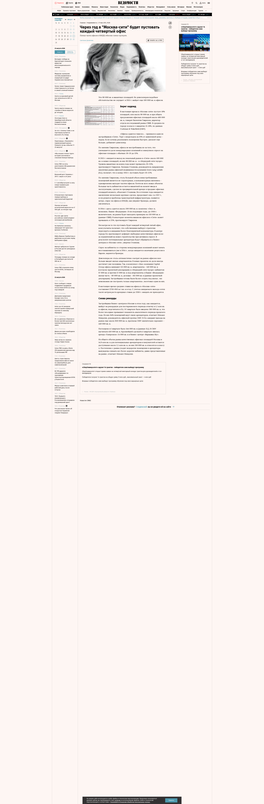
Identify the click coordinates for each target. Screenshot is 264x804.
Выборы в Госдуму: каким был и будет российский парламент (196, 18)
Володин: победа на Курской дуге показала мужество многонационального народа (63, 63)
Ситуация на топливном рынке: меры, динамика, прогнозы (153, 18)
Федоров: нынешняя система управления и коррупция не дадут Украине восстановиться (63, 77)
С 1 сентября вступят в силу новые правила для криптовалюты (65, 185)
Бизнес (77, 7)
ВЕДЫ (59, 11)
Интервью (180, 7)
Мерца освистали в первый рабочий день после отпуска (64, 388)
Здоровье (176, 11)
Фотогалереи (198, 7)
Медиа (122, 7)
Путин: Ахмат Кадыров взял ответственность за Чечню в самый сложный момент (65, 88)
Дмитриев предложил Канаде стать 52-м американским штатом (63, 298)
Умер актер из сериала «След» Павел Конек (63, 341)
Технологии (114, 7)
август (70, 19)
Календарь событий (58, 19)
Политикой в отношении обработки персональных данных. (130, 802)
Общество (150, 7)
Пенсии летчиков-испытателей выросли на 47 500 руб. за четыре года (65, 207)
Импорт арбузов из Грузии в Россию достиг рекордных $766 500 (65, 249)
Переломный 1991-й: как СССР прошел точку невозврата (112, 18)
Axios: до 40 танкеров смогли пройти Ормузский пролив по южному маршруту (64, 310)
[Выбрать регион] (192, 3)
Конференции (191, 11)
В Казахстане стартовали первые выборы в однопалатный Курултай (64, 197)
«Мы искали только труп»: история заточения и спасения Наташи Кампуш (64, 156)
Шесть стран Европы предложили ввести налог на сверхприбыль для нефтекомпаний (64, 362)
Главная (83, 23)
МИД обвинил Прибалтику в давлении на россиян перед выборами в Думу (65, 238)
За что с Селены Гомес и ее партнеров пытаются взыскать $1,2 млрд (64, 133)
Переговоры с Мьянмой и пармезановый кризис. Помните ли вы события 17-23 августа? (65, 144)
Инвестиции (104, 7)
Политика (142, 7)
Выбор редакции (85, 18)
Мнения (189, 7)
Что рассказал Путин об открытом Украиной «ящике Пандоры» (63, 411)
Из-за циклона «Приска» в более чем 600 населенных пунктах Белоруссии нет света (64, 322)
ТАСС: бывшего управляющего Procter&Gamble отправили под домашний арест (64, 399)
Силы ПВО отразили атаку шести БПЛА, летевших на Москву (64, 270)
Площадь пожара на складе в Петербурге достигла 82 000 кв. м (65, 259)
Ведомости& (102, 11)
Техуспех (167, 11)
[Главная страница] (128, 3)
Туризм (200, 11)
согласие (118, 800)
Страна (127, 11)
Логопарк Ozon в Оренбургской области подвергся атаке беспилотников (63, 121)
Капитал (120, 11)
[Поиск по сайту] (196, 3)
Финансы (95, 7)
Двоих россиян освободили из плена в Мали (65, 332)
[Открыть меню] (209, 3)
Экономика (86, 7)
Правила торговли (69, 11)
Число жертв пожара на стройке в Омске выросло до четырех (64, 110)
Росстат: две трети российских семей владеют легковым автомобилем (64, 218)
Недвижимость (132, 7)
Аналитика (111, 11)
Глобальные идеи (67, 7)
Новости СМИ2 (85, 400)
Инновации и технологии (153, 11)
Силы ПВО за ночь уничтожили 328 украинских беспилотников (65, 166)
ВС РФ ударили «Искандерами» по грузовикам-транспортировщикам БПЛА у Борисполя (65, 375)
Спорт (183, 11)
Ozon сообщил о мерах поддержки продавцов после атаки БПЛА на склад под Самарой (64, 287)
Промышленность (137, 11)
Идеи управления (84, 11)
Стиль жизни (171, 7)
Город (94, 11)
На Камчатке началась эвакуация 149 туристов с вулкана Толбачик (64, 228)
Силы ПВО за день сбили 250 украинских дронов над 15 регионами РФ (65, 350)
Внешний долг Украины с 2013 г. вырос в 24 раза (64, 175)
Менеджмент (160, 7)
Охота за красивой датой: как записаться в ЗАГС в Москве (64, 98)
